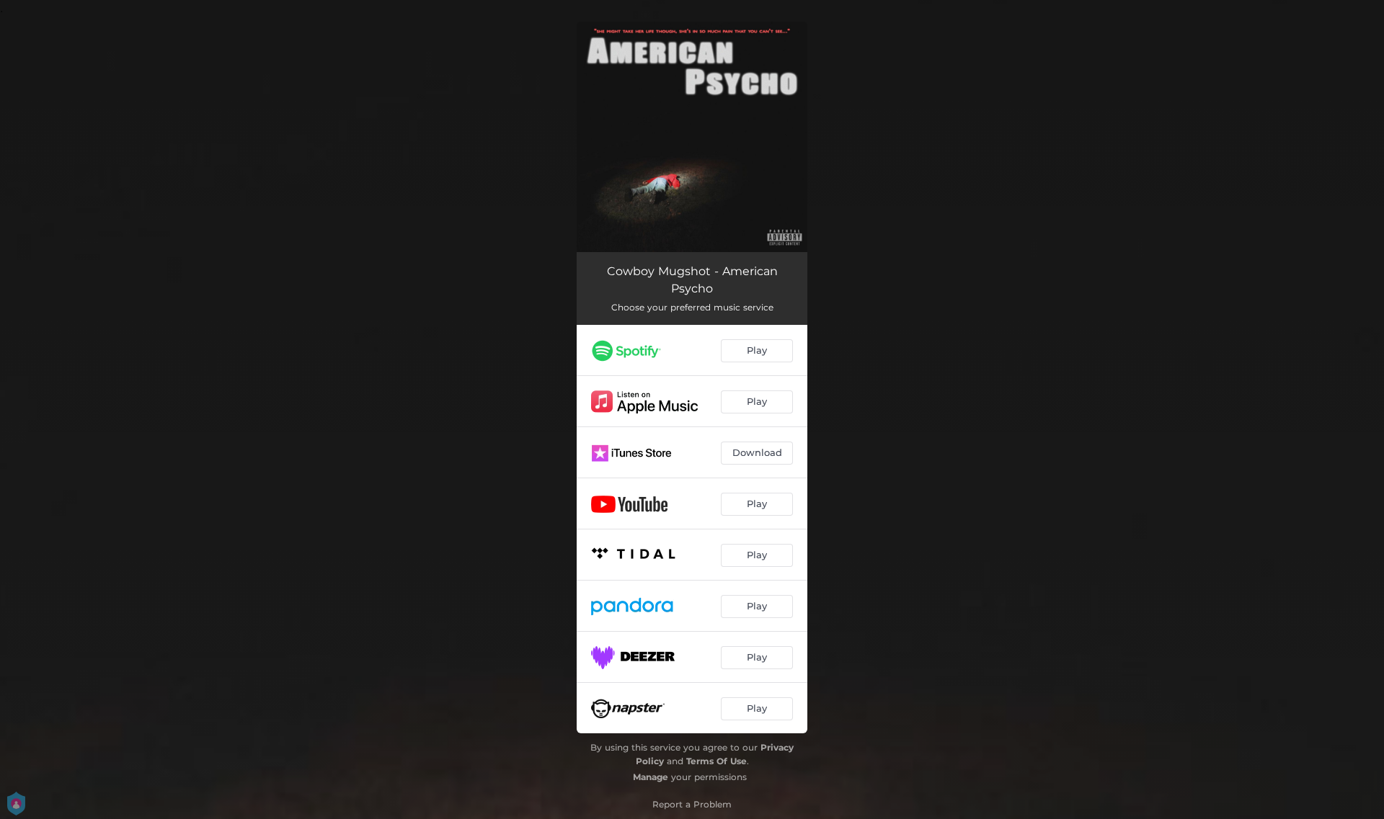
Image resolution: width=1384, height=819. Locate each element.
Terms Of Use (716, 761)
